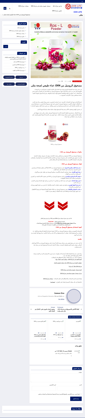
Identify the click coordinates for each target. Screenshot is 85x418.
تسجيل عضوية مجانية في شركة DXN (40, 6)
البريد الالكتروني (52, 384)
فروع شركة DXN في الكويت (19, 70)
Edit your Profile (58, 296)
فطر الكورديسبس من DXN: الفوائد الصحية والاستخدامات (40, 335)
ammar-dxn (59, 293)
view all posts (61, 299)
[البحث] (10, 8)
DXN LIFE (78, 12)
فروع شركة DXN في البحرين (18, 64)
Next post (53, 307)
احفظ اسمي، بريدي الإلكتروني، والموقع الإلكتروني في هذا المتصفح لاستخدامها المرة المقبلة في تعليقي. (59, 394)
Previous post (60, 307)
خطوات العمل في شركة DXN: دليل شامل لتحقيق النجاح (68, 263)
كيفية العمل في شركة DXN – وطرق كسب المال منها (69, 259)
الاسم (80, 384)
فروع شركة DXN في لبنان (19, 61)
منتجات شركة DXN (23, 6)
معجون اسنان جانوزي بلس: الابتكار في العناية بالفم (45, 310)
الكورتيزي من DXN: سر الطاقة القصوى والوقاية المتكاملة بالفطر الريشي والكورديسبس (75, 335)
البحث (23, 42)
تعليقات (80, 372)
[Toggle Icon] (5, 8)
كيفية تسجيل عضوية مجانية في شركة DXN (71, 270)
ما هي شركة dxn (57, 6)
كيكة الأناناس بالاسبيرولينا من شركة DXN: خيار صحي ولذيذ (68, 310)
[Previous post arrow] (81, 309)
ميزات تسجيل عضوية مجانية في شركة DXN (71, 273)
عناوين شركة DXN (57, 11)
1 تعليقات (59, 81)
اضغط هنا (52, 282)
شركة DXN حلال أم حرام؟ (75, 266)
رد (71, 355)
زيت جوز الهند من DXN (58, 334)
